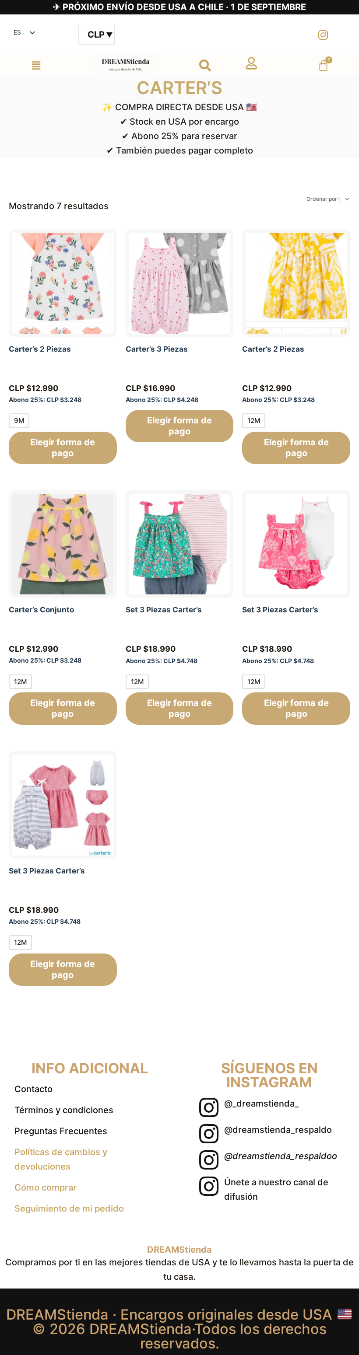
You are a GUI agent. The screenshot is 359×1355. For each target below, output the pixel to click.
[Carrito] (323, 65)
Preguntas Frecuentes (60, 1131)
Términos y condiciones (63, 1110)
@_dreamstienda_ (261, 1103)
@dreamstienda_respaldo (278, 1130)
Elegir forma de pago (62, 447)
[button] (35, 65)
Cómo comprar (45, 1187)
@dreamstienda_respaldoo (280, 1156)
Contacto (33, 1089)
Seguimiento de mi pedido (69, 1208)
